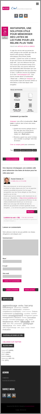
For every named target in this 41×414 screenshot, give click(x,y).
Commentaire (8, 238)
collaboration (17, 309)
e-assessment (7, 313)
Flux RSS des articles (8, 381)
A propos (17, 410)
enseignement (15, 316)
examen (24, 317)
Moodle (25, 322)
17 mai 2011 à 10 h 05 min (27, 217)
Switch (14, 325)
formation (31, 318)
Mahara (31, 319)
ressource (7, 326)
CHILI (3, 360)
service (34, 150)
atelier (21, 306)
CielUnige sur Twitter (12, 342)
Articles (20, 46)
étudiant (32, 327)
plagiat (8, 323)
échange (27, 327)
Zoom (22, 327)
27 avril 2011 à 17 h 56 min (18, 181)
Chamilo (25, 307)
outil (32, 322)
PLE (12, 323)
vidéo (24, 325)
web (18, 327)
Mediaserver (8, 322)
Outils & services (29, 46)
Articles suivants (29, 159)
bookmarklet (17, 150)
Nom (5, 258)
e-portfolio (27, 313)
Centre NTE (5, 350)
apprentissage (10, 306)
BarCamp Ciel (23, 410)
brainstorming (17, 307)
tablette (19, 325)
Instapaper (30, 78)
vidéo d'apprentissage (9, 327)
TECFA (3, 352)
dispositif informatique (26, 150)
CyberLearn (5, 358)
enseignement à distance (12, 317)
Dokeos (34, 311)
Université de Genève (29, 406)
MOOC (17, 322)
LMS (26, 319)
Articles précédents (12, 159)
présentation (18, 323)
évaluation (7, 330)
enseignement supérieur (31, 315)
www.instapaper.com (23, 74)
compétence (26, 309)
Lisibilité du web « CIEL (12, 218)
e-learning (18, 314)
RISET (3, 354)
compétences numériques (12, 311)
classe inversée (7, 309)
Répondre (30, 212)
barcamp (28, 306)
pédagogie (28, 324)
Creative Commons (26, 311)
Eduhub (5, 315)
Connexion (5, 378)
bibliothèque (8, 308)
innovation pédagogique (16, 319)
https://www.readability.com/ (28, 198)
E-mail (5, 266)
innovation (5, 319)
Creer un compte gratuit (17, 144)
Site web (6, 273)
